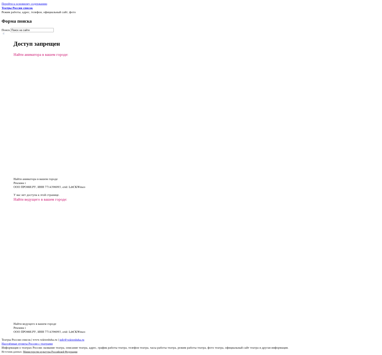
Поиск (6, 30)
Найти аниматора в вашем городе (36, 179)
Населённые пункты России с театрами (27, 343)
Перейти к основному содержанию (24, 4)
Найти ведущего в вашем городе (35, 324)
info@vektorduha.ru (71, 339)
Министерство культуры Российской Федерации (50, 351)
